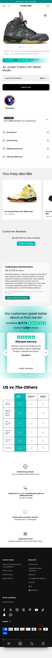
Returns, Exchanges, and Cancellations (12, 565)
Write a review (26, 243)
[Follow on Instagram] (17, 610)
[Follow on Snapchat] (4, 614)
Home (6, 51)
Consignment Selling (37, 578)
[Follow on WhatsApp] (10, 614)
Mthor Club (35, 474)
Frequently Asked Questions (35, 569)
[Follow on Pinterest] (30, 610)
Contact (32, 582)
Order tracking (8, 602)
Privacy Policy (8, 574)
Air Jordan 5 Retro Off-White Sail (19, 211)
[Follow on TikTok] (43, 610)
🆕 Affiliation (33, 590)
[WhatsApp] (20, 643)
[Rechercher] (31, 643)
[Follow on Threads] (23, 610)
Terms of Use (7, 571)
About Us (32, 574)
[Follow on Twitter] (10, 610)
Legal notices (8, 578)
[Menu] (9, 643)
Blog (30, 586)
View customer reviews (17, 297)
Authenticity (33, 564)
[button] (6, 353)
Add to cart (26, 87)
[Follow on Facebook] (4, 610)
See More (26, 355)
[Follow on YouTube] (36, 610)
